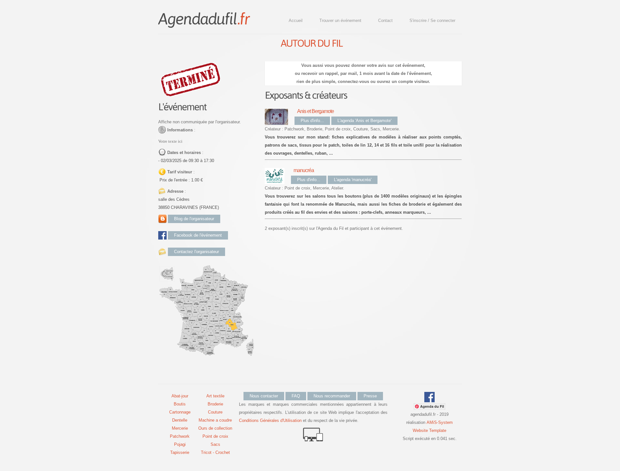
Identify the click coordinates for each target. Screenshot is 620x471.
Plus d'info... (312, 120)
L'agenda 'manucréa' (352, 179)
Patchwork (180, 436)
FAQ (296, 396)
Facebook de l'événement (198, 235)
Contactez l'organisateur (196, 251)
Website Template (429, 430)
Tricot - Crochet (215, 452)
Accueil (296, 20)
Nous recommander (332, 396)
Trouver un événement (340, 20)
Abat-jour (179, 396)
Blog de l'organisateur (194, 218)
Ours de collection (215, 428)
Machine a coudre (215, 420)
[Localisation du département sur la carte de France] (206, 268)
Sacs (215, 444)
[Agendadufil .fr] (203, 18)
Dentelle (179, 420)
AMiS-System (440, 422)
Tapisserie (179, 452)
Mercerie (180, 428)
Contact (385, 20)
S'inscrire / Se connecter (432, 20)
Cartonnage (180, 412)
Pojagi (180, 444)
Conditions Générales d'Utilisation (270, 420)
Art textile (215, 396)
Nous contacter (264, 396)
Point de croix (215, 436)
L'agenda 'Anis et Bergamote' (364, 120)
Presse (370, 396)
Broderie (215, 404)
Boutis (180, 404)
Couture (215, 412)
